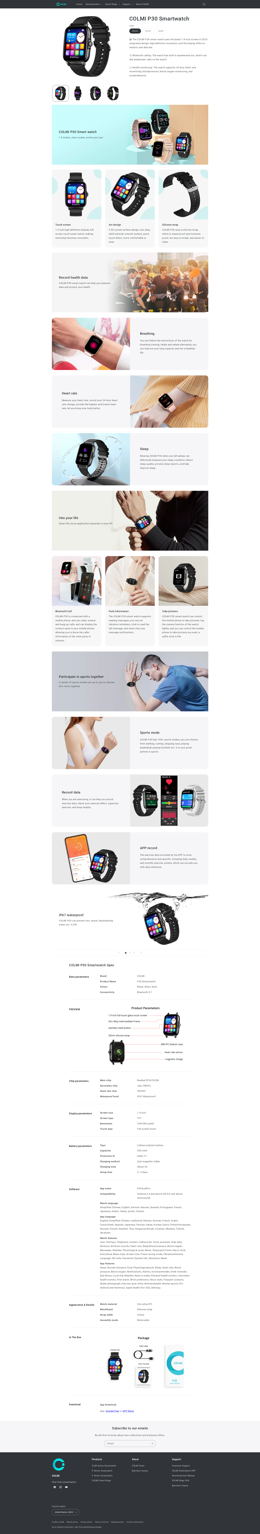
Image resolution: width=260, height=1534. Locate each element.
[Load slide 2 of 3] (130, 953)
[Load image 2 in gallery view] (78, 93)
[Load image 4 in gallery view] (113, 93)
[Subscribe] (152, 1443)
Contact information (135, 1522)
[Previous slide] (119, 953)
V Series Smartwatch (102, 1476)
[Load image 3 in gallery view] (96, 93)
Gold (162, 32)
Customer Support (181, 1466)
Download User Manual (183, 1476)
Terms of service (101, 1522)
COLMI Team (138, 1466)
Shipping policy (117, 1522)
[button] (94, 4)
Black (136, 32)
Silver (149, 32)
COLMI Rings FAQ (180, 1480)
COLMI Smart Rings (101, 1480)
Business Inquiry (140, 1471)
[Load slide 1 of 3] (126, 953)
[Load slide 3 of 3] (134, 953)
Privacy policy (86, 1522)
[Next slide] (141, 953)
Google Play (112, 1411)
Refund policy (72, 1522)
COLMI (61, 1522)
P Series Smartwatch (102, 1471)
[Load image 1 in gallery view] (61, 93)
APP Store (128, 1411)
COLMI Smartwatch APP (184, 1471)
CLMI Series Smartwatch (104, 1466)
